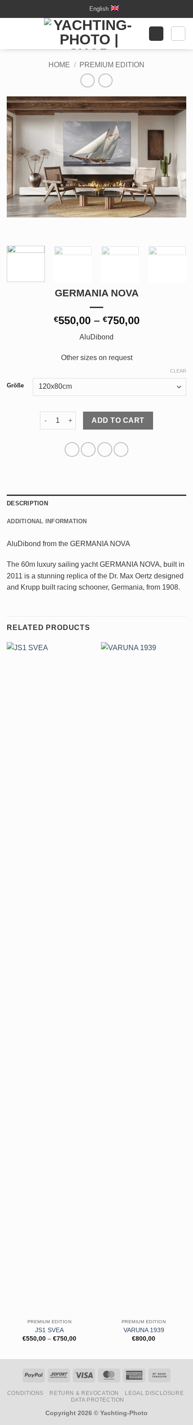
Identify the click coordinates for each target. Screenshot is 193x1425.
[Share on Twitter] (104, 449)
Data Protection (97, 1400)
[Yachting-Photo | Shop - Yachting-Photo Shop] (89, 33)
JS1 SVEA (49, 1330)
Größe (15, 385)
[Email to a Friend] (121, 449)
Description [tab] (27, 503)
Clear (178, 371)
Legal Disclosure (154, 1393)
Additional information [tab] (47, 521)
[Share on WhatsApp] (72, 449)
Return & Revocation (84, 1393)
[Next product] (87, 80)
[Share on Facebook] (88, 449)
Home (59, 65)
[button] (12, 33)
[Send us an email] (79, 9)
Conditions (25, 1393)
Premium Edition (112, 65)
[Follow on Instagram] (70, 9)
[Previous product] (105, 80)
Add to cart (118, 420)
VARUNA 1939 (143, 1330)
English (99, 8)
